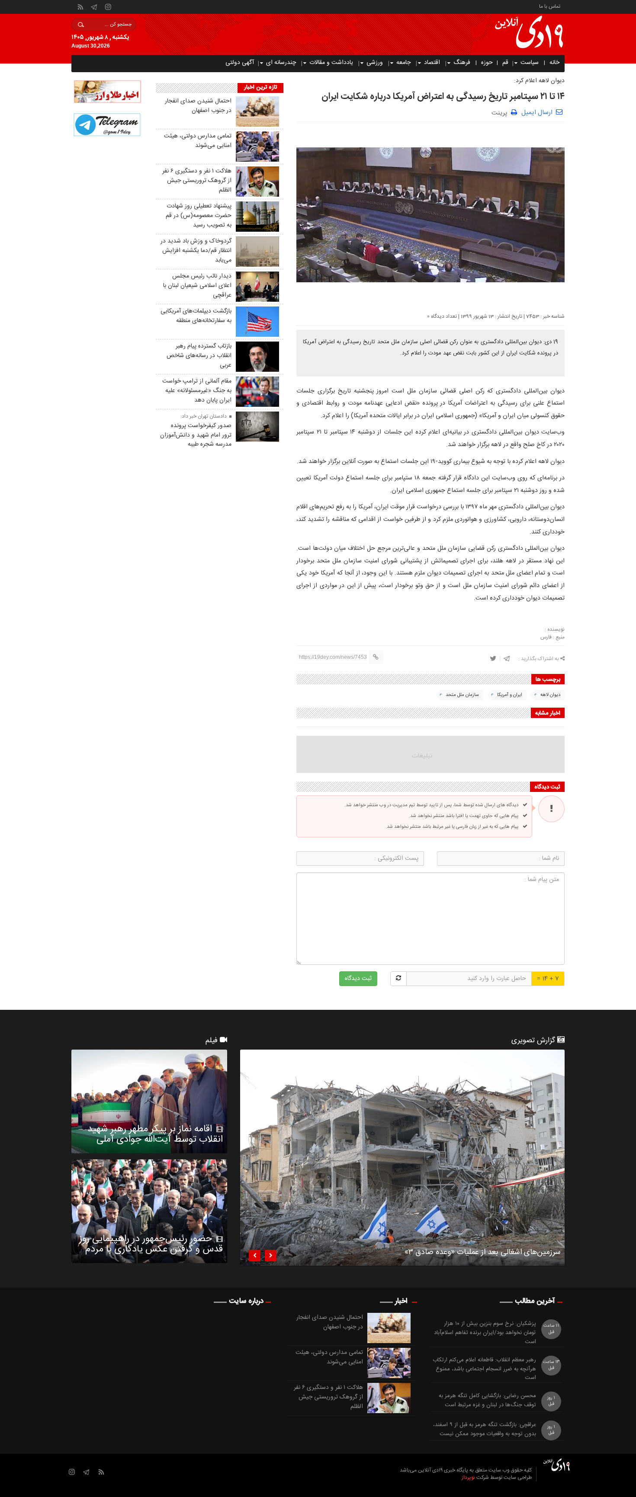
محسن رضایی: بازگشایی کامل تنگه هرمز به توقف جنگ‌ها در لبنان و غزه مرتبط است (487, 1401)
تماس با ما (549, 6)
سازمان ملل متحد (462, 695)
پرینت (501, 112)
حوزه (487, 62)
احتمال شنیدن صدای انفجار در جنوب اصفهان (198, 106)
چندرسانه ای (281, 62)
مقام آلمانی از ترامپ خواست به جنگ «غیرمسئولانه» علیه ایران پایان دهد (196, 390)
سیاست (529, 62)
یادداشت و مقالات (331, 62)
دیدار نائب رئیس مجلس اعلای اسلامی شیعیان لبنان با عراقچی (197, 285)
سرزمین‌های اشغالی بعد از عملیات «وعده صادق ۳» (482, 1253)
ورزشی (374, 62)
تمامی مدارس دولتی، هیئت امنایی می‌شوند (197, 141)
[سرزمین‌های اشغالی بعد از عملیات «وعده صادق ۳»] (402, 1158)
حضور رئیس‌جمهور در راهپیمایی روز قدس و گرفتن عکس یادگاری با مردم (151, 1244)
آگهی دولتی (239, 62)
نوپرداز (468, 1477)
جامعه (403, 62)
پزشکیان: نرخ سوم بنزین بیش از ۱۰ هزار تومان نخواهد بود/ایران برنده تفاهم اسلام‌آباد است (485, 1332)
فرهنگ (461, 62)
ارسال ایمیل (536, 112)
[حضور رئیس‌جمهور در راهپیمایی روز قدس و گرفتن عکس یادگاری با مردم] (149, 1211)
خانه (554, 62)
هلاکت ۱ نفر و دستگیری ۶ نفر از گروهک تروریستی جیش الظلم (196, 180)
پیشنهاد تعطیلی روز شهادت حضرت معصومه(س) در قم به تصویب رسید (198, 215)
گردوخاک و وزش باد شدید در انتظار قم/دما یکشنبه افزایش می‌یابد (196, 250)
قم (505, 62)
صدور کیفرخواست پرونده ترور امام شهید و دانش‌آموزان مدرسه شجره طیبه (195, 435)
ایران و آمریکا (509, 695)
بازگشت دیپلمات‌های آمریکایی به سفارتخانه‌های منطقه (196, 316)
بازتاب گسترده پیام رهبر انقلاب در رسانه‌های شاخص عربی (199, 355)
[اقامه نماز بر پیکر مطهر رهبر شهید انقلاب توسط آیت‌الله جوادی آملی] (149, 1101)
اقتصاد (432, 62)
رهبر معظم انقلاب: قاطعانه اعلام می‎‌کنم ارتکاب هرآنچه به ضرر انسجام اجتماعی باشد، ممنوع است (484, 1369)
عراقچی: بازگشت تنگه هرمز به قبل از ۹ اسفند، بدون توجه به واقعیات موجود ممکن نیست (484, 1429)
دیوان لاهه (550, 695)
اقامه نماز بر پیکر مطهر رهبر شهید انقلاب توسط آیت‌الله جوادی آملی (155, 1134)
